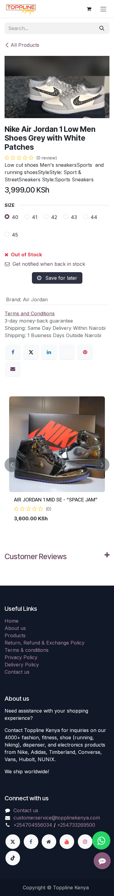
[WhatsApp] (67, 352)
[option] (57, 464)
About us (15, 628)
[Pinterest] (85, 352)
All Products (25, 45)
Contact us (17, 672)
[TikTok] (12, 858)
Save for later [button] (60, 278)
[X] (31, 352)
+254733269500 (76, 825)
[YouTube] (67, 841)
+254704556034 (32, 825)
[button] (12, 464)
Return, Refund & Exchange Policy (45, 643)
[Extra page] (49, 841)
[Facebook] (12, 352)
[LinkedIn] (49, 352)
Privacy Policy (21, 657)
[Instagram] (85, 841)
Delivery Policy (22, 665)
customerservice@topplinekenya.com (56, 818)
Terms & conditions (27, 650)
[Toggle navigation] (103, 8)
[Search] (101, 28)
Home (12, 621)
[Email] (12, 368)
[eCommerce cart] (89, 9)
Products (15, 635)
